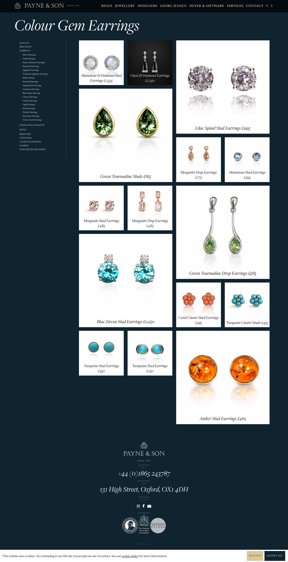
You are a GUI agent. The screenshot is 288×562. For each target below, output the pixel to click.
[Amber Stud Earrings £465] (222, 423)
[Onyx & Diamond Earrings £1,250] (150, 84)
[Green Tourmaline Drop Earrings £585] (222, 278)
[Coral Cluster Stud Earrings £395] (198, 326)
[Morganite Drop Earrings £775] (198, 181)
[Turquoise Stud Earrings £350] (101, 374)
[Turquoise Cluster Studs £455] (247, 326)
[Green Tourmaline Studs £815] (125, 181)
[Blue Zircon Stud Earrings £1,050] (125, 326)
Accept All (275, 556)
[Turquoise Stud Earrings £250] (150, 374)
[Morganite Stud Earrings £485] (101, 229)
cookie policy (130, 556)
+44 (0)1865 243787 (144, 473)
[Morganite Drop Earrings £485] (150, 229)
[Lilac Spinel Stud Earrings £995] (222, 132)
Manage (255, 556)
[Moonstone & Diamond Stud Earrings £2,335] (101, 84)
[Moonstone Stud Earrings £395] (247, 181)
